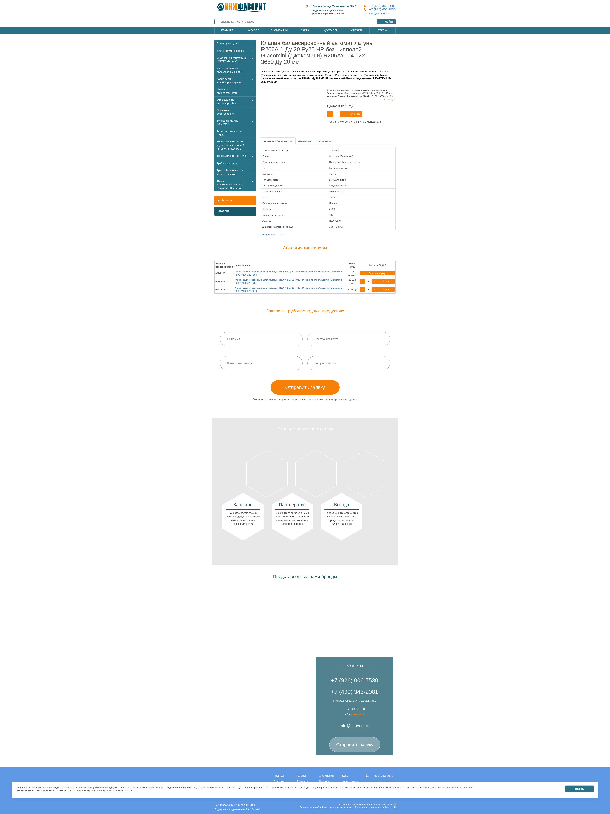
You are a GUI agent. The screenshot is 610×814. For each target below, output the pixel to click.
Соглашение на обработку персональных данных (325, 807)
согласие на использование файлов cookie (85, 787)
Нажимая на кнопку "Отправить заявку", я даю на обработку (306, 399)
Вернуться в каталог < (272, 234)
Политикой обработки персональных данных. (449, 787)
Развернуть (390, 99)
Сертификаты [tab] (326, 141)
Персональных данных (345, 399)
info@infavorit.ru (379, 13)
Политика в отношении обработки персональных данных (367, 804)
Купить (355, 114)
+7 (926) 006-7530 (382, 9)
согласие (311, 399)
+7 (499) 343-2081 (382, 6)
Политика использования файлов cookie (376, 807)
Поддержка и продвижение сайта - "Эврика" (237, 809)
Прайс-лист (224, 200)
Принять (579, 788)
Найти (389, 21)
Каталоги (223, 211)
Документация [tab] (305, 141)
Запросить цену (377, 273)
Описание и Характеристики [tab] (278, 141)
